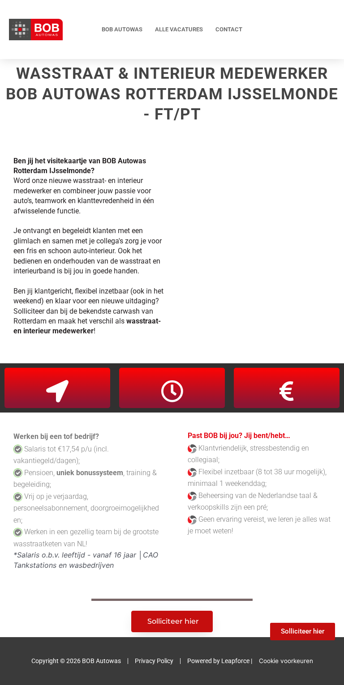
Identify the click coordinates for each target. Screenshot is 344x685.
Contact (228, 29)
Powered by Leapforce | (219, 660)
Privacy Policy (154, 660)
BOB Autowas (122, 29)
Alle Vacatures (179, 29)
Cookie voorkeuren (286, 660)
